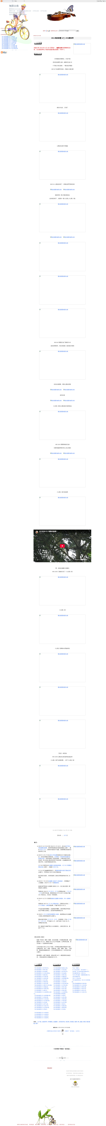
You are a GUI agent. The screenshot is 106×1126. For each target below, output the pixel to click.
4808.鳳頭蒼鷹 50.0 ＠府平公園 (41, 1004)
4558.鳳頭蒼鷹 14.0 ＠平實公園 (41, 976)
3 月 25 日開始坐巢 (53, 903)
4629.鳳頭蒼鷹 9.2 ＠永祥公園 (41, 980)
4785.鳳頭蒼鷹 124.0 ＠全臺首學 (41, 1012)
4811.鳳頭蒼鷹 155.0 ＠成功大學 (41, 1005)
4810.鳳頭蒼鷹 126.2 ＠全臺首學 (41, 1017)
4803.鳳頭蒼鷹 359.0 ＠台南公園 (41, 998)
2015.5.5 (55, 867)
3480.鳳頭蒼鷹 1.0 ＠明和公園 (60, 990)
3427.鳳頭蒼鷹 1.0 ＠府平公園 (60, 988)
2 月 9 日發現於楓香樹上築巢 (51, 914)
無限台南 (14, 6)
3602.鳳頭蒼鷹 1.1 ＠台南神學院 (60, 992)
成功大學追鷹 (53, 855)
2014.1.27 (42, 849)
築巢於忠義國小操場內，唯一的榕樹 (60, 898)
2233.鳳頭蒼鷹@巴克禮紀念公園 (60, 968)
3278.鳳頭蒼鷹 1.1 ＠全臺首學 (60, 981)
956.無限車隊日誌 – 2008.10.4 (79, 973)
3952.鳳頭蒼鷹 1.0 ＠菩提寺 (59, 995)
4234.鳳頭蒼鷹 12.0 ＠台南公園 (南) (42, 973)
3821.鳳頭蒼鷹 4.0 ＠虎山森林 (41, 971)
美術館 (72, 1021)
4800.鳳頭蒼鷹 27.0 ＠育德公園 (41, 997)
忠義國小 (55, 1021)
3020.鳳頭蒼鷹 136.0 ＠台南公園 (79, 985)
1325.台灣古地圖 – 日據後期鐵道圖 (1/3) (81, 974)
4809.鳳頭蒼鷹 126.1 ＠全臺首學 (41, 1016)
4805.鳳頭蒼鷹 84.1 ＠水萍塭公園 (9, 47)
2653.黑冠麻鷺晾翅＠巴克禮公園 (79, 983)
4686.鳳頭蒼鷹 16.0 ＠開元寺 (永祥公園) (43, 985)
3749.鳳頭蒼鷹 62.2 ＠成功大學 (79, 988)
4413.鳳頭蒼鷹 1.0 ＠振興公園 (60, 1005)
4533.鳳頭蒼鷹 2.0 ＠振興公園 (41, 974)
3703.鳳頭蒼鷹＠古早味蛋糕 (59, 993)
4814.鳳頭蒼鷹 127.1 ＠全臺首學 (62, 38)
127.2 (65, 835)
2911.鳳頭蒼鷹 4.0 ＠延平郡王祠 (41, 968)
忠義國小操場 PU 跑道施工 (55, 881)
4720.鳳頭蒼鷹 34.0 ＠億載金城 (41, 986)
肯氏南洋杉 (62, 1021)
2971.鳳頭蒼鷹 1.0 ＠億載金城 (60, 976)
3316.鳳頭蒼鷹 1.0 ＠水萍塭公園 (60, 985)
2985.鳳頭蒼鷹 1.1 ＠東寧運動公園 (61, 978)
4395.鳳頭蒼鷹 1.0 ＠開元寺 (59, 1004)
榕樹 (84, 1021)
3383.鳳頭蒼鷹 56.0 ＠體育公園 (79, 986)
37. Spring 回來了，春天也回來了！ (80, 969)
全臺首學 (44, 1021)
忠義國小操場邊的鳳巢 (55, 865)
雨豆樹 (67, 1021)
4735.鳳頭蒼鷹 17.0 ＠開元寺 (41, 990)
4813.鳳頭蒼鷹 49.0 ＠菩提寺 (41, 1009)
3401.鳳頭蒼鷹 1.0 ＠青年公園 (60, 986)
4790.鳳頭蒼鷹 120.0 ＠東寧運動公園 (42, 995)
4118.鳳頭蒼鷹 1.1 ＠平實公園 (60, 1000)
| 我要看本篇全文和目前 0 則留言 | (54, 1031)
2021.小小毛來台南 (77, 978)
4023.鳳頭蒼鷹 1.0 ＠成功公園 (60, 997)
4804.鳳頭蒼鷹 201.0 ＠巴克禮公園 (42, 1000)
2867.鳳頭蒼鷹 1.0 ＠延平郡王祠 (60, 971)
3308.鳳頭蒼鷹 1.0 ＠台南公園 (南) (61, 983)
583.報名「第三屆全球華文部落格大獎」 (81, 971)
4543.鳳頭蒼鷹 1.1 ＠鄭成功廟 (60, 1007)
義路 (81, 1021)
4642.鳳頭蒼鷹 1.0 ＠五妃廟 (59, 1009)
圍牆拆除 (56, 882)
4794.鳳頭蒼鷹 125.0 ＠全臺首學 (41, 1014)
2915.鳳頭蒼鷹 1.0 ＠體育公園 (60, 974)
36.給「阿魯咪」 (76, 968)
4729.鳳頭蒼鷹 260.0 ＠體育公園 (41, 988)
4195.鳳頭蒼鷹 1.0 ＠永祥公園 (60, 1002)
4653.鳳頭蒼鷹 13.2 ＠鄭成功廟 (41, 981)
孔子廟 (39, 1021)
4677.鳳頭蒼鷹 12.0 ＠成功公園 (41, 983)
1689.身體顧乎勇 (76, 976)
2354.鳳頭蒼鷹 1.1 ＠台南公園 (60, 969)
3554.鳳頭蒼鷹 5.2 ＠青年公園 (41, 969)
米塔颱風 (50, 1021)
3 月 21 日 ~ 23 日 (52, 919)
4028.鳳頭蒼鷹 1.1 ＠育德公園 (60, 998)
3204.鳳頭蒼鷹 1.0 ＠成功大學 (60, 980)
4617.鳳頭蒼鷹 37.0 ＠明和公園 (41, 978)
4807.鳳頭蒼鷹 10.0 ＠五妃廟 (41, 1002)
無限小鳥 (76, 1021)
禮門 (36, 1023)
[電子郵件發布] (62, 1034)
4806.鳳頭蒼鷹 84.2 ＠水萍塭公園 (9, 45)
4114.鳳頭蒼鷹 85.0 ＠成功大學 (79, 990)
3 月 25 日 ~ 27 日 (53, 891)
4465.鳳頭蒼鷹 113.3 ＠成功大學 (79, 992)
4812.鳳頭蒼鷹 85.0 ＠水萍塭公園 (42, 1007)
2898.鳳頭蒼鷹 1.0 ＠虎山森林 (60, 973)
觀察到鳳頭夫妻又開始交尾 (63, 870)
